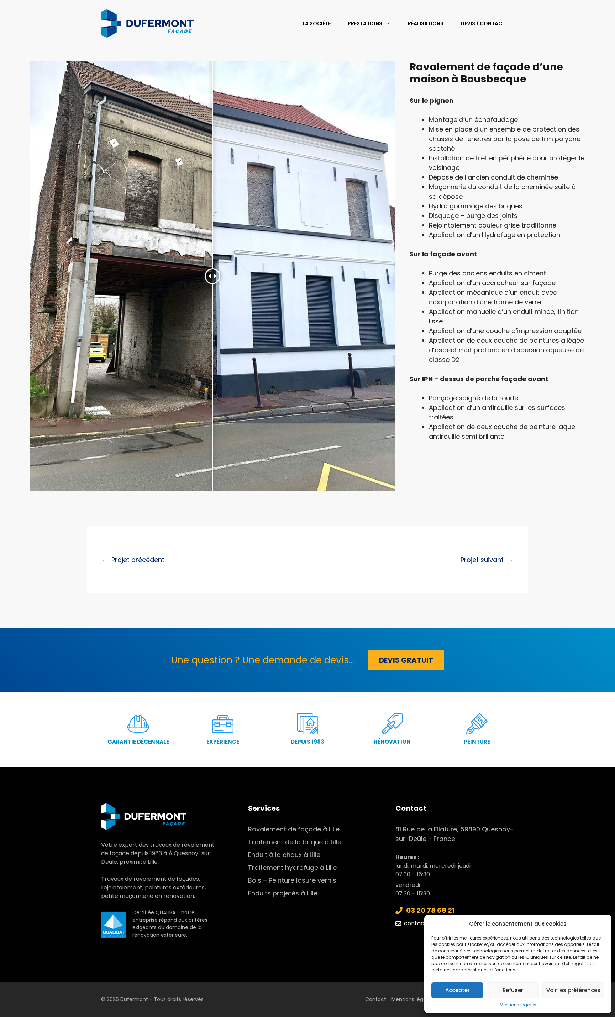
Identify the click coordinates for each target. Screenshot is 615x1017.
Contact (375, 999)
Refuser (513, 990)
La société (317, 23)
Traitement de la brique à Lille (294, 841)
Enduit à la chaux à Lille (284, 854)
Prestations (365, 23)
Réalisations (425, 23)
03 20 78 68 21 (430, 910)
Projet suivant (482, 559)
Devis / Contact (483, 23)
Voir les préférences (573, 990)
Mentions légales (518, 1005)
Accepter (457, 990)
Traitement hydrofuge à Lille (292, 867)
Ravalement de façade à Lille (294, 829)
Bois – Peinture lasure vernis (292, 880)
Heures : (407, 857)
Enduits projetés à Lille (282, 893)
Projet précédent (137, 559)
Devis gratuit (406, 660)
